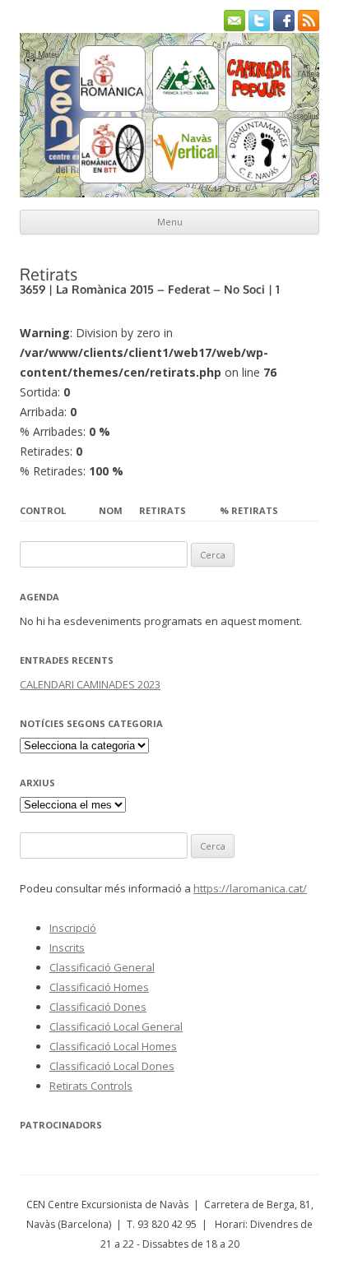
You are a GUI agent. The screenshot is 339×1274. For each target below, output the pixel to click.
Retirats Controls (90, 1085)
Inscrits (67, 947)
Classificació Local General (116, 1026)
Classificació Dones (97, 1006)
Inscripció (72, 927)
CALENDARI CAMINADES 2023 (90, 684)
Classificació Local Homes (113, 1046)
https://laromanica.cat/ (250, 888)
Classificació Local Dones (111, 1066)
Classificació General (102, 967)
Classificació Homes (99, 987)
